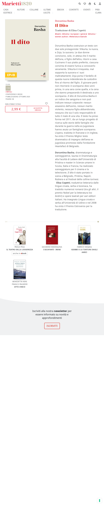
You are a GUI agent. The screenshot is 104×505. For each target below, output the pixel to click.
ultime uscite (47, 11)
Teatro (58, 34)
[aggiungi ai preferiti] (46, 103)
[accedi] (99, 3)
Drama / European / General (75, 34)
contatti (74, 9)
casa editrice (7, 11)
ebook (60, 9)
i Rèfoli (9, 88)
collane (34, 9)
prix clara (98, 11)
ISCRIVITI (52, 326)
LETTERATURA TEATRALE (79, 36)
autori (21, 9)
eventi (86, 9)
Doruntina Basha (64, 21)
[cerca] (79, 3)
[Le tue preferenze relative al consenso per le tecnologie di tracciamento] (99, 500)
